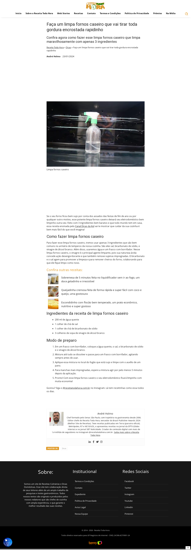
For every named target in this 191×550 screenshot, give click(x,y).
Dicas (68, 47)
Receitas (78, 13)
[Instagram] (101, 442)
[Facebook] (93, 442)
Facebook (129, 481)
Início (18, 13)
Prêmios (157, 13)
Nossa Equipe (81, 514)
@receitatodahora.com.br (76, 388)
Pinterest (129, 514)
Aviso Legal (80, 507)
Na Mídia (170, 13)
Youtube (129, 501)
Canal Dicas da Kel (84, 226)
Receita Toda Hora (55, 47)
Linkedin (129, 507)
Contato (91, 13)
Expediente (80, 494)
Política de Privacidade (137, 13)
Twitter (128, 488)
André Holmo (53, 56)
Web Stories (63, 13)
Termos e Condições (110, 13)
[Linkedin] (89, 442)
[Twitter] (97, 442)
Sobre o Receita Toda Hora (39, 13)
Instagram (129, 494)
